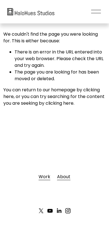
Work (44, 176)
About (63, 176)
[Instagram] (68, 211)
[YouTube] (50, 211)
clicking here (60, 103)
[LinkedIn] (59, 211)
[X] (41, 211)
